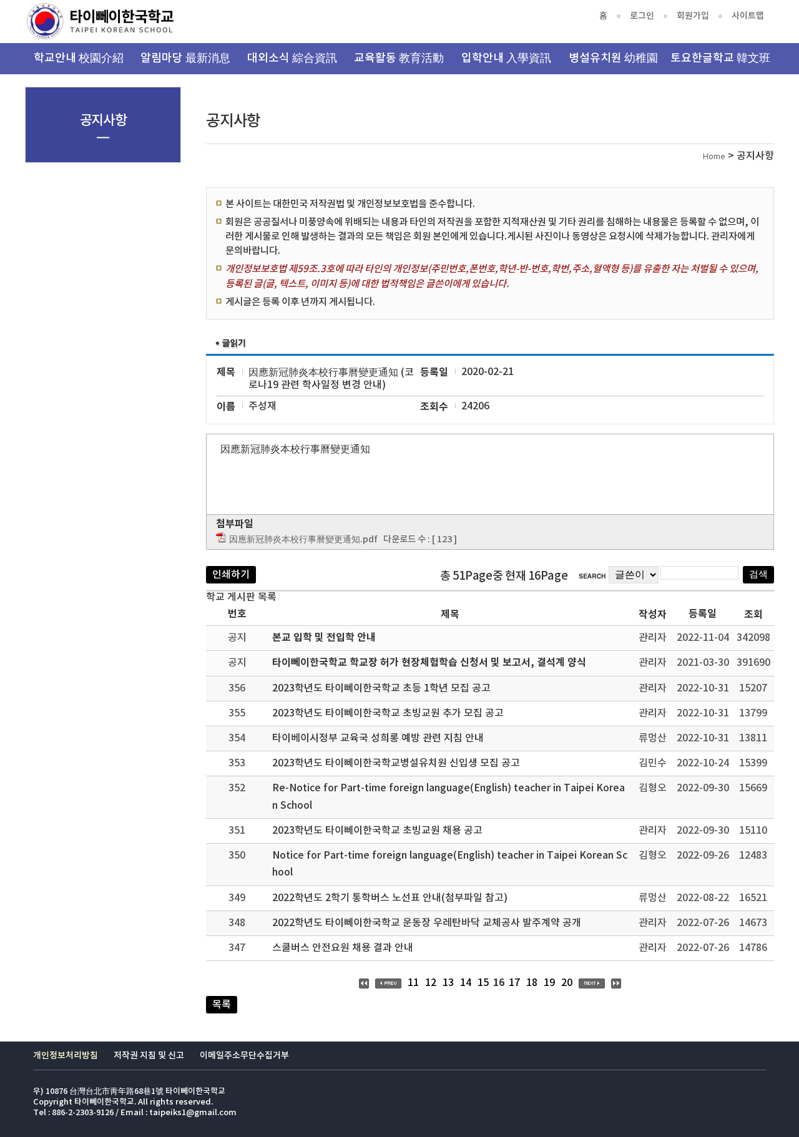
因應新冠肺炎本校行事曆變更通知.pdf (303, 539)
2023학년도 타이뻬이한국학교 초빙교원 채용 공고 (377, 830)
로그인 (642, 16)
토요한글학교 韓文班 (720, 58)
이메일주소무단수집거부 (244, 1055)
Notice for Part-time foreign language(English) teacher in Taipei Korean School (449, 864)
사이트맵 (748, 16)
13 (448, 982)
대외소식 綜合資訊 (292, 58)
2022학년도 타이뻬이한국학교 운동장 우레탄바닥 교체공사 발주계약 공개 (426, 923)
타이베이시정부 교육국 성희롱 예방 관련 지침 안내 (378, 738)
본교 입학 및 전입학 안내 (324, 638)
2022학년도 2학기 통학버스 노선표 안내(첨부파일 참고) (389, 898)
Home (714, 157)
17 (514, 982)
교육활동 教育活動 (399, 58)
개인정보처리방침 (65, 1055)
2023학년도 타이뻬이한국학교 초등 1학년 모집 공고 (381, 688)
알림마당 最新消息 (185, 58)
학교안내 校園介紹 (79, 58)
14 (465, 982)
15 (483, 982)
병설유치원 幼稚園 (613, 58)
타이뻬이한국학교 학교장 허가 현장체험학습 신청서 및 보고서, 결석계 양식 (429, 662)
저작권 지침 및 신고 (149, 1055)
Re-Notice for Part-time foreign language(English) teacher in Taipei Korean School (448, 797)
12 (430, 982)
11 (413, 982)
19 (549, 982)
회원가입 (693, 16)
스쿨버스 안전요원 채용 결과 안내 (342, 948)
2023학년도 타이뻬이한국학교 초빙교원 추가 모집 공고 (388, 713)
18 (531, 982)
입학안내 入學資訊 (506, 58)
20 (566, 982)
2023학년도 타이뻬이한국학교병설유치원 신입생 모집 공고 (396, 763)
